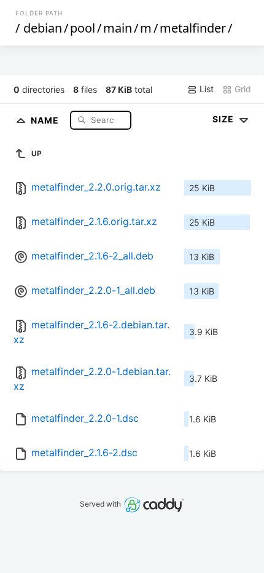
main (117, 28)
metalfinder (193, 28)
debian (42, 28)
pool (82, 28)
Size (224, 119)
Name (46, 119)
